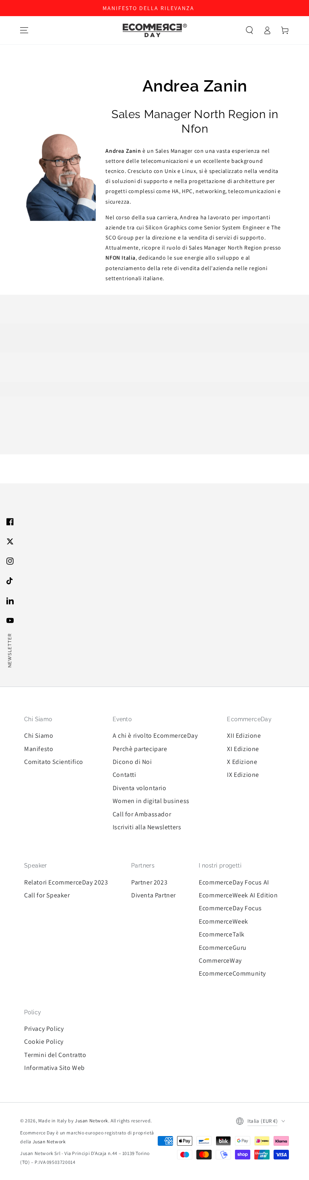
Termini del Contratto (55, 1055)
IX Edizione (243, 774)
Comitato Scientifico (53, 762)
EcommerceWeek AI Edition (238, 895)
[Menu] (24, 30)
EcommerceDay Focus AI (234, 882)
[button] (249, 30)
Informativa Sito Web (54, 1067)
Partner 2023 (149, 882)
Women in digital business (151, 801)
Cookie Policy (44, 1041)
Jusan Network (91, 1121)
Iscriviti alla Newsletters (147, 827)
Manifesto (38, 749)
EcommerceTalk (222, 934)
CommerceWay (220, 960)
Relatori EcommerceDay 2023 (66, 882)
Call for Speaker (47, 895)
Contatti (124, 774)
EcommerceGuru (223, 947)
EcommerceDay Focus (230, 908)
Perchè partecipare (140, 749)
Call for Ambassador (142, 814)
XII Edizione (244, 735)
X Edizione (242, 762)
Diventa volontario (140, 788)
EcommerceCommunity (232, 973)
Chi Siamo (38, 735)
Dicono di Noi (132, 762)
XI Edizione (243, 749)
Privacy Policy (44, 1028)
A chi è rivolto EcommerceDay (155, 735)
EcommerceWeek (223, 921)
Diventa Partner (153, 895)
